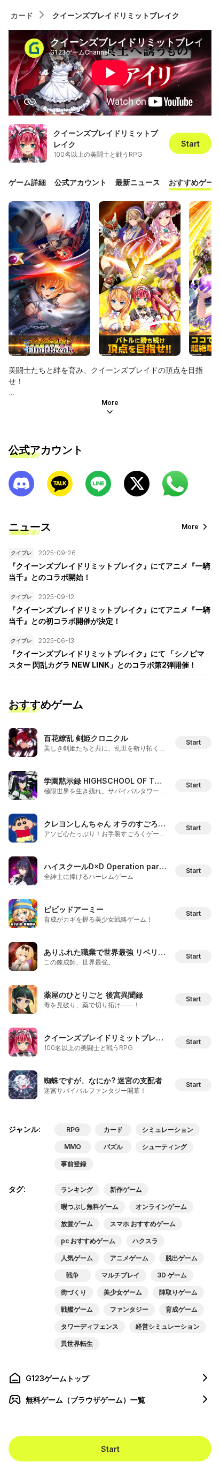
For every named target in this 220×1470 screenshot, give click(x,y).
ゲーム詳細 (27, 182)
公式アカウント (80, 182)
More (110, 403)
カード (22, 15)
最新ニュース (137, 182)
